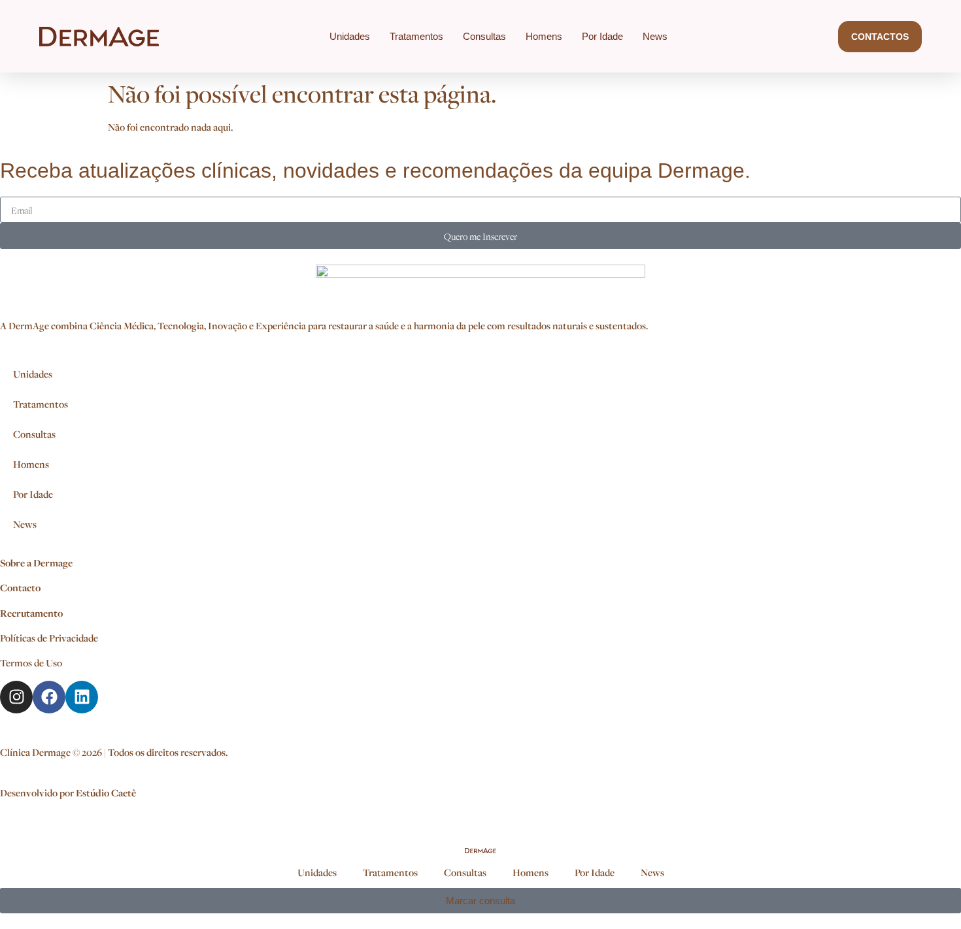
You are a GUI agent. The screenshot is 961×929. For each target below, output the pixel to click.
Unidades (349, 36)
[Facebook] (49, 697)
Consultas (484, 36)
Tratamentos (416, 36)
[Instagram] (16, 697)
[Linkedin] (81, 697)
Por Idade (602, 36)
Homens (544, 36)
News (655, 36)
